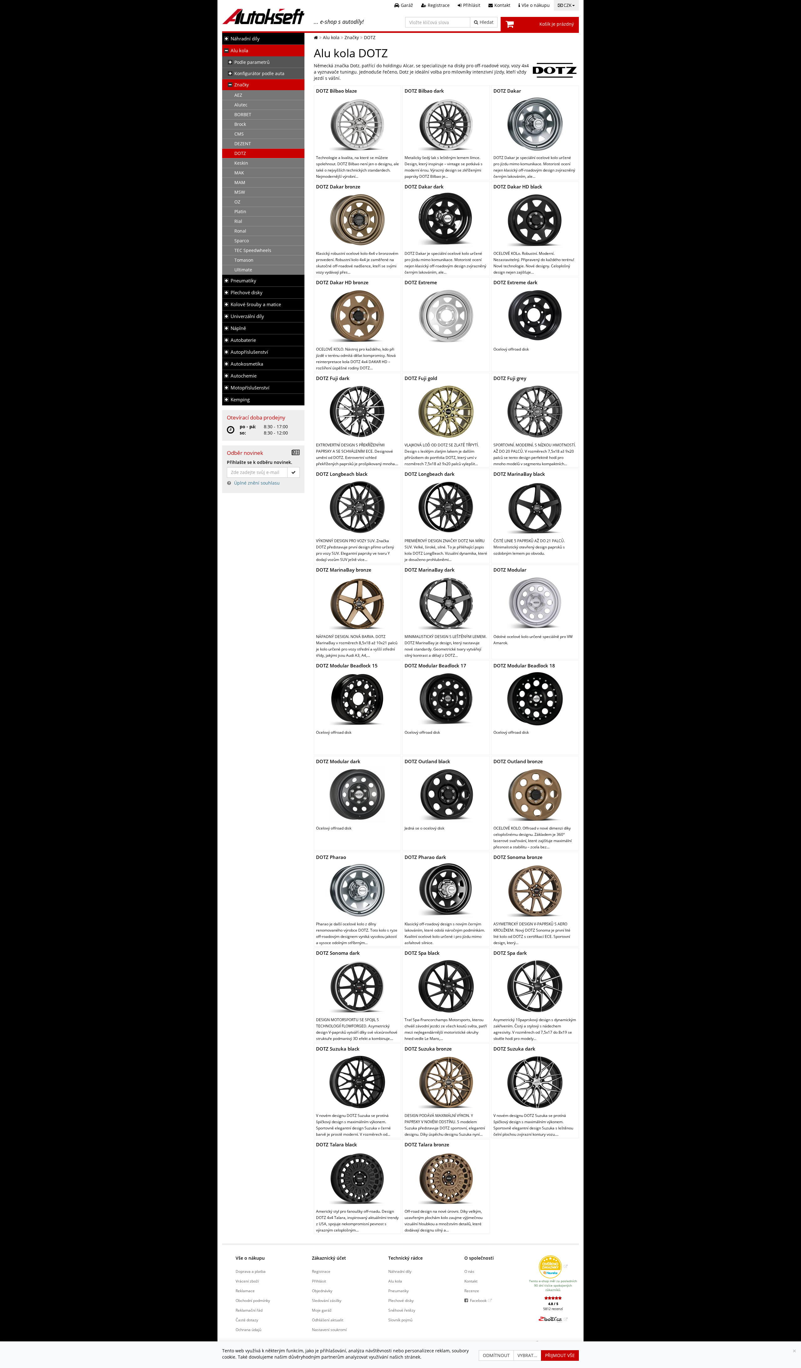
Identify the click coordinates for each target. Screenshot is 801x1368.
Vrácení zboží (247, 1280)
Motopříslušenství (250, 387)
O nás (469, 1271)
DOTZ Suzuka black (338, 1049)
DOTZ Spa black (422, 953)
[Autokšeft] (316, 37)
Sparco (241, 241)
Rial (238, 221)
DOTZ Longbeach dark (430, 474)
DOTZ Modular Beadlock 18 (524, 665)
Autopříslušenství (249, 352)
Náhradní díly (245, 38)
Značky (241, 85)
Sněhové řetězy (401, 1310)
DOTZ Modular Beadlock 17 (435, 665)
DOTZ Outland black (427, 761)
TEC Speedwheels (252, 250)
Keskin (241, 163)
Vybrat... (527, 1355)
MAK (239, 173)
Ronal (240, 231)
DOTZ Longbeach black (342, 474)
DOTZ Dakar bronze (338, 186)
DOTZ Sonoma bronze (518, 857)
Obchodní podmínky (253, 1300)
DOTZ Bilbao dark (424, 91)
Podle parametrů (252, 62)
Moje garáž (322, 1310)
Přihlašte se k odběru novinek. (259, 462)
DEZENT (242, 144)
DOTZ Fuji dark (332, 378)
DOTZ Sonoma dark (338, 953)
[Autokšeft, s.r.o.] (263, 16)
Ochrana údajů (248, 1329)
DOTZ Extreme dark (515, 282)
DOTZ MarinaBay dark (430, 570)
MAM (239, 182)
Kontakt (470, 1280)
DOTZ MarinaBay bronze (343, 570)
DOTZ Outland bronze (518, 761)
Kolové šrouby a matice (256, 304)
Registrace (321, 1271)
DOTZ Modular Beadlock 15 (347, 665)
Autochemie (244, 376)
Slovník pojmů (400, 1319)
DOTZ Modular (509, 570)
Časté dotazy (247, 1319)
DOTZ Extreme (421, 282)
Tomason (243, 260)
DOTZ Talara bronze (427, 1144)
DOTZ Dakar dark (424, 186)
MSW (239, 192)
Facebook (478, 1300)
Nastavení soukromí (329, 1329)
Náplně (238, 328)
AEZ (238, 95)
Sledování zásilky (326, 1300)
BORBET (242, 114)
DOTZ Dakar (507, 91)
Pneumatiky (243, 280)
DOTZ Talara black (336, 1144)
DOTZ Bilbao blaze (336, 91)
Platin (240, 211)
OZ (237, 202)
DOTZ (240, 153)
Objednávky (322, 1290)
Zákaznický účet (329, 1258)
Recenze (471, 1290)
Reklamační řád (249, 1310)
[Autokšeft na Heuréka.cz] (553, 1266)
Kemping (240, 399)
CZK (568, 5)
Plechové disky (247, 292)
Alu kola (239, 50)
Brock (240, 124)
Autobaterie (243, 340)
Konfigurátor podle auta (259, 73)
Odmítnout (496, 1355)
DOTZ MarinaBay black (519, 474)
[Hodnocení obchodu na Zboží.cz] (553, 1319)
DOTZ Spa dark (510, 953)
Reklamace (245, 1290)
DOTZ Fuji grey (509, 378)
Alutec (240, 105)
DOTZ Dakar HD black (517, 186)
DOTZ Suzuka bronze (428, 1049)
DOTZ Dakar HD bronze (342, 282)
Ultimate (243, 270)
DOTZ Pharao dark (425, 857)
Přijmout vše (560, 1355)
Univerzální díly (247, 316)
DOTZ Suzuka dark (514, 1049)
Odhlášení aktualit (327, 1319)
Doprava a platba (251, 1271)
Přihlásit (319, 1280)
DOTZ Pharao (331, 857)
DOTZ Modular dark (338, 761)
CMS (239, 134)
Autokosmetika (247, 364)
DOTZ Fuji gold (421, 378)
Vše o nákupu (250, 1258)
